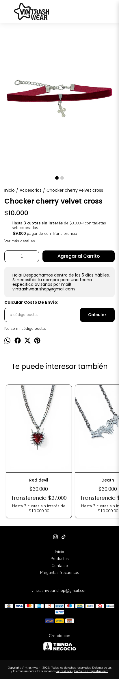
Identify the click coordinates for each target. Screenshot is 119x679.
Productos (60, 558)
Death (107, 480)
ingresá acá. (64, 671)
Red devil (38, 480)
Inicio (59, 551)
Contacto (59, 565)
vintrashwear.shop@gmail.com (59, 590)
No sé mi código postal (25, 328)
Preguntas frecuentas (59, 572)
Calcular (97, 315)
